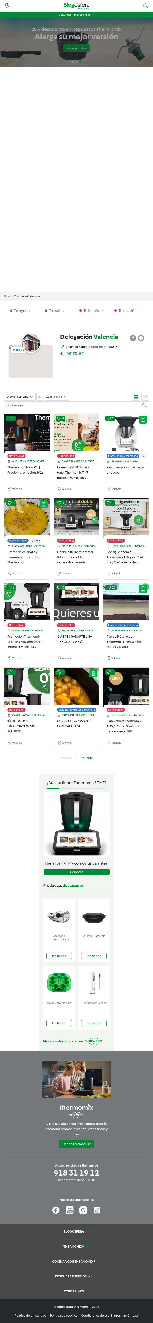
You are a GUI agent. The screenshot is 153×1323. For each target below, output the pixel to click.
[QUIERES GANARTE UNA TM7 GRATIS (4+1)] (76, 606)
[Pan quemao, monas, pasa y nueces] (126, 437)
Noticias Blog (16, 455)
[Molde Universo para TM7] (59, 982)
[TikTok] (97, 1210)
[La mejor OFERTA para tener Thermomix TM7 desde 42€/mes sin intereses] (76, 437)
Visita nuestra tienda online (74, 14)
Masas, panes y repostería (123, 455)
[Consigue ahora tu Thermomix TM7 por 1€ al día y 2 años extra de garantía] (126, 521)
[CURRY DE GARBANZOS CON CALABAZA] (76, 691)
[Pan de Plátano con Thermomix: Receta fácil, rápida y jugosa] (126, 606)
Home (7, 296)
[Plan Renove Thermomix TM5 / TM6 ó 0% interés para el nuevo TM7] (126, 691)
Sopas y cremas (18, 540)
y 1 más (36, 540)
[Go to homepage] (76, 5)
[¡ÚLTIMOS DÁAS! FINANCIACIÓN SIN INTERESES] (27, 691)
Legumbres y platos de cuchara (77, 709)
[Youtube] (69, 1210)
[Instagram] (83, 1210)
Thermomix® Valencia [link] (27, 296)
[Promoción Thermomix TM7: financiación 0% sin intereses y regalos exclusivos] (27, 606)
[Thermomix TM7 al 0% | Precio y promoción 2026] (27, 437)
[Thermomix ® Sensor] (94, 982)
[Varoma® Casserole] (94, 915)
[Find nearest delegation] (7, 6)
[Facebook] (55, 1210)
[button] (146, 6)
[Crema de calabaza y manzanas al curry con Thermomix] (27, 521)
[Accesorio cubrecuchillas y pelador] (59, 915)
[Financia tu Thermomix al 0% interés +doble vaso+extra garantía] (76, 521)
